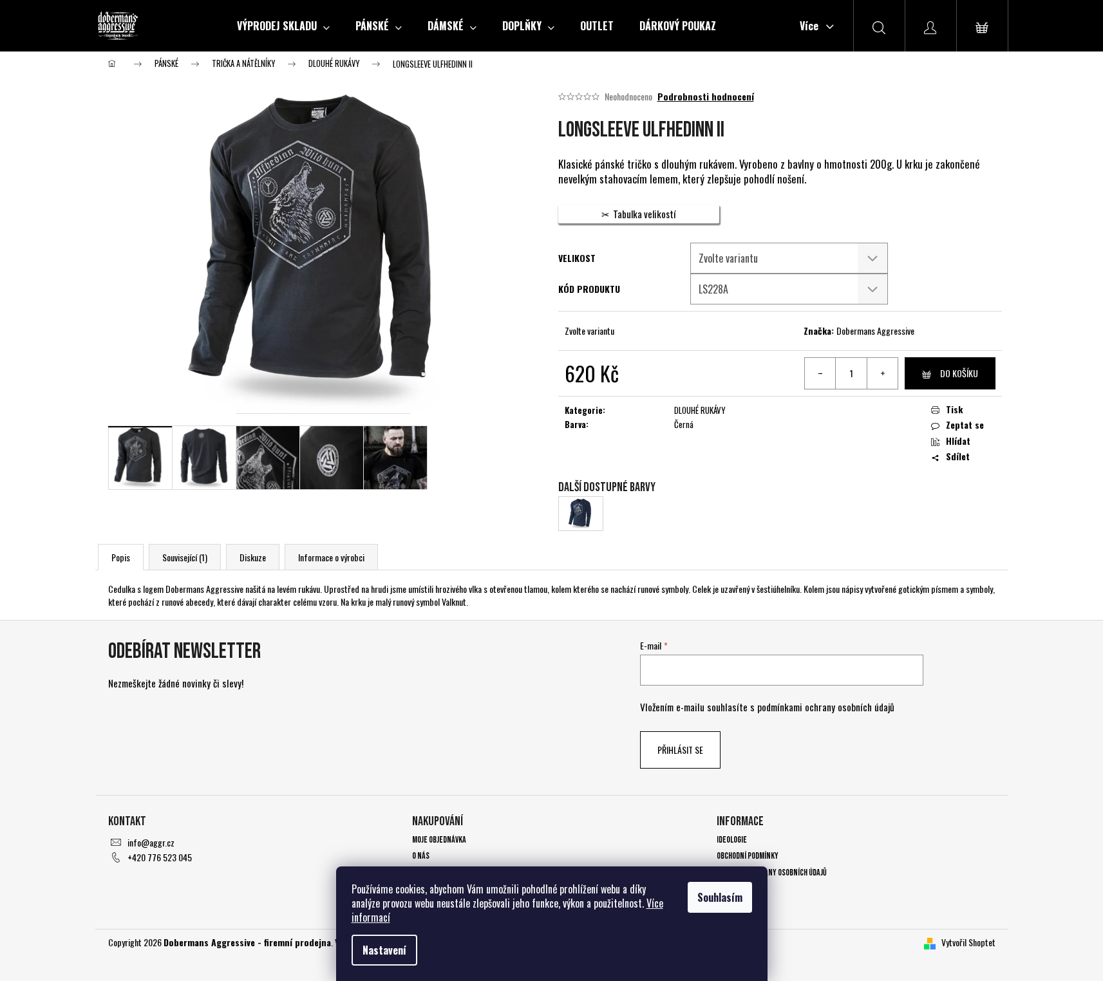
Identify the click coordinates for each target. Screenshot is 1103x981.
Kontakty (733, 888)
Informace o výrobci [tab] (331, 557)
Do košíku (959, 373)
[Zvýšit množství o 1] (882, 373)
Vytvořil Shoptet (968, 942)
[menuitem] (283, 25)
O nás (420, 856)
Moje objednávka (439, 840)
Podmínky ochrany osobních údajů (772, 872)
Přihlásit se (680, 749)
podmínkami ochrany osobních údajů (825, 707)
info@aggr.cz (150, 842)
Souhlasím (719, 897)
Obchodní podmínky (747, 856)
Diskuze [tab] (253, 557)
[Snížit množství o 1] (820, 373)
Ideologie (732, 840)
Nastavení (384, 950)
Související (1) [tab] (184, 557)
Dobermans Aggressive (875, 330)
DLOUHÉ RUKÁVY (700, 410)
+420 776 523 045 (159, 857)
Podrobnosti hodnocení (705, 96)
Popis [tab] (120, 557)
